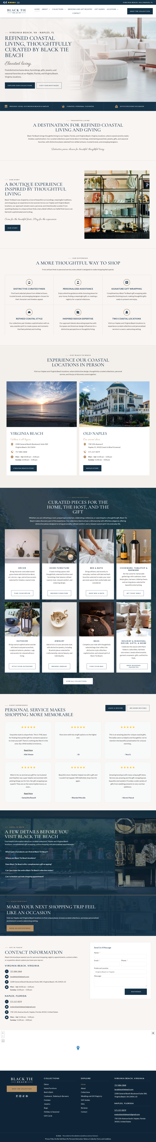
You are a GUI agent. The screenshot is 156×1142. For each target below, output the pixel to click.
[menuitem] (37, 9)
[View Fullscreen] (2, 1040)
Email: (96, 960)
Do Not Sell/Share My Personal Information (69, 1139)
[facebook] (16, 1096)
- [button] (2, 1036)
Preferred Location (101, 968)
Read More (28, 750)
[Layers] (153, 1033)
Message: (97, 976)
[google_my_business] (26, 1096)
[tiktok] (23, 1096)
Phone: (123, 960)
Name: (96, 953)
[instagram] (20, 1096)
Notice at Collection (90, 1139)
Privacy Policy (49, 1139)
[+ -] (78, 1050)
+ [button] (2, 1033)
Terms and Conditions (104, 1139)
